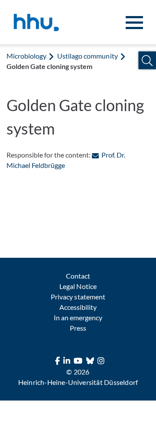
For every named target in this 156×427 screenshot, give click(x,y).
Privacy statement (78, 296)
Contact (78, 276)
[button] (147, 60)
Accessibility (78, 307)
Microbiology (26, 56)
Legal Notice (77, 286)
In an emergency (78, 317)
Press (78, 328)
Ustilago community (87, 56)
